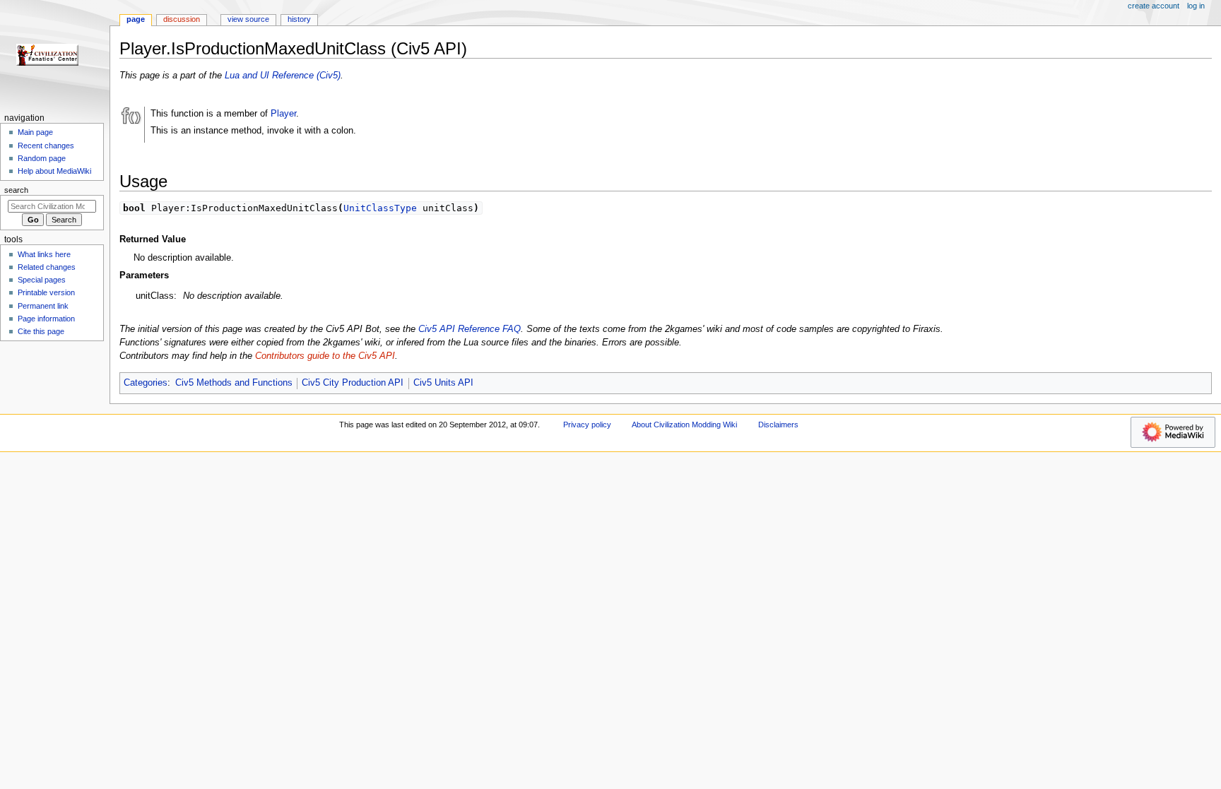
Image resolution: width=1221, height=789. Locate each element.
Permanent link (43, 306)
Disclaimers (778, 424)
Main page (35, 132)
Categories (145, 383)
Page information (46, 318)
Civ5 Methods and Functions (234, 383)
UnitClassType (380, 208)
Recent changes (46, 145)
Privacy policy (587, 424)
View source (248, 19)
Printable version (46, 292)
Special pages (42, 279)
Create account (1153, 5)
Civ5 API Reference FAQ (469, 329)
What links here (44, 254)
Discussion (181, 19)
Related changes (47, 267)
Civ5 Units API (443, 383)
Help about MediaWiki (54, 171)
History (299, 19)
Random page (42, 158)
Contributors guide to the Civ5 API (325, 356)
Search (16, 190)
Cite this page (41, 331)
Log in (1196, 5)
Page (135, 19)
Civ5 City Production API (352, 383)
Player (283, 114)
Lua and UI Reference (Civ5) (283, 76)
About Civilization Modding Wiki (684, 424)
